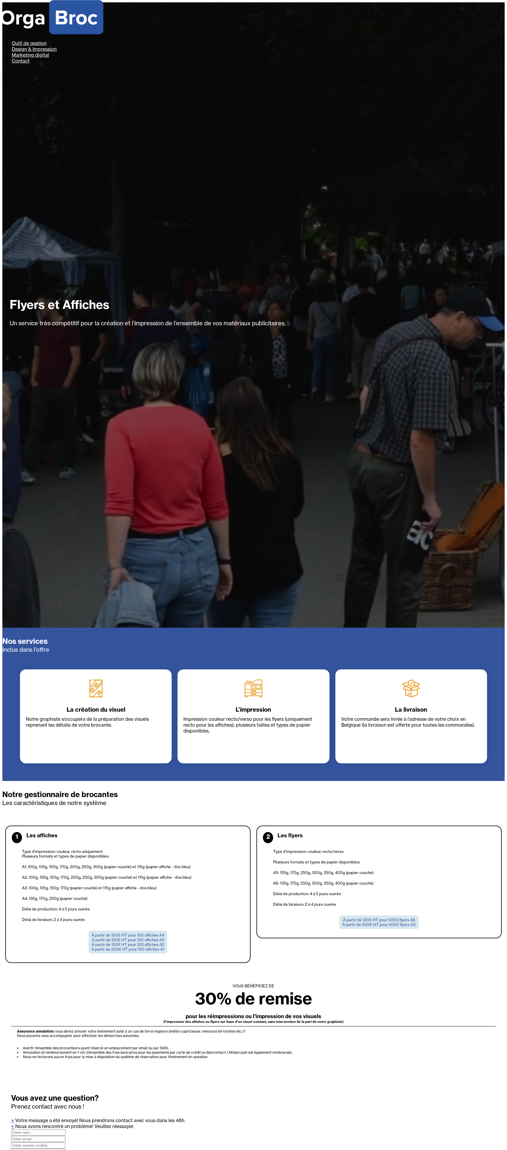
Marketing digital (30, 55)
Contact (21, 61)
